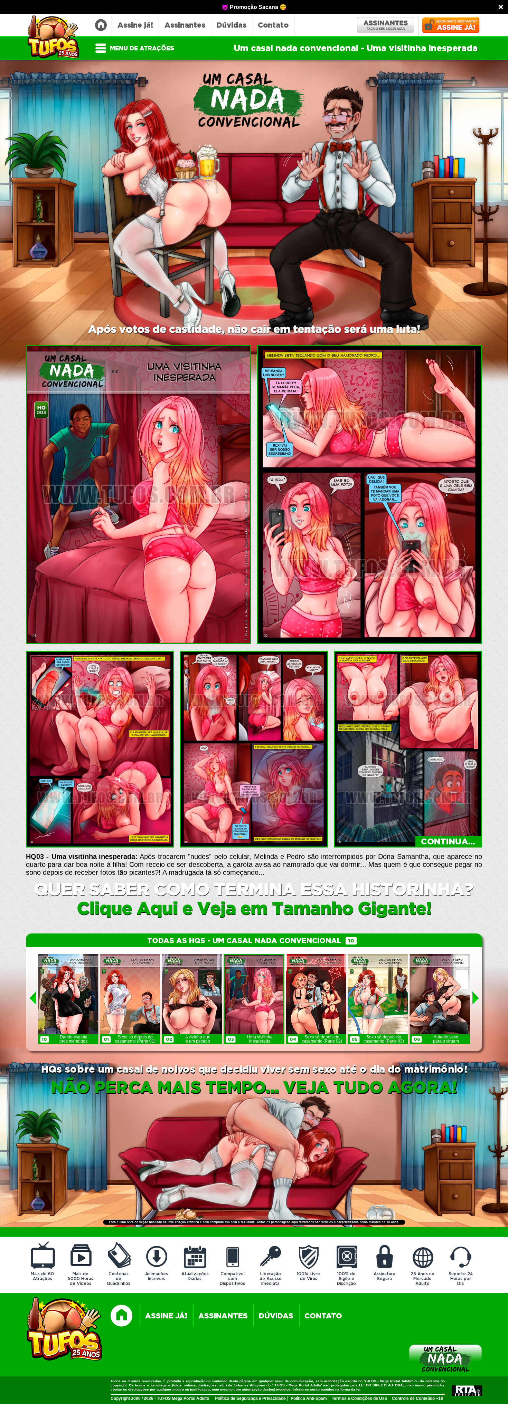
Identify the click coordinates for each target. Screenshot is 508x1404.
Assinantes (184, 25)
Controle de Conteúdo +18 (417, 1398)
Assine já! (135, 25)
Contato (273, 25)
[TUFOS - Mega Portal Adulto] (65, 1330)
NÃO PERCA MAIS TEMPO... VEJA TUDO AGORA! (254, 1087)
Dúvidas (231, 25)
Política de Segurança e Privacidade (250, 1398)
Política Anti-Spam (309, 1398)
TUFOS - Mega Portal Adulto (56, 37)
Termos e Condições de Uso (359, 1398)
